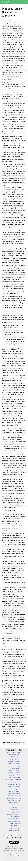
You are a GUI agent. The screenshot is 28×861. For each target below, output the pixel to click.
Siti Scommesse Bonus (14, 775)
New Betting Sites (14, 756)
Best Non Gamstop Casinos (14, 761)
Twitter (15, 848)
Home (7, 846)
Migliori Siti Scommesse (14, 816)
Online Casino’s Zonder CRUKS (14, 752)
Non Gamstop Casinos (14, 754)
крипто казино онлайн (14, 805)
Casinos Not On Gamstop (14, 763)
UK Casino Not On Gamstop (14, 784)
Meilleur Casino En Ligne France (14, 814)
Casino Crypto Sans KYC (14, 802)
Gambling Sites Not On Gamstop (14, 772)
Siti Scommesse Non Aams (14, 800)
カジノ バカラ (14, 807)
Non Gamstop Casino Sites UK (14, 777)
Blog (16, 846)
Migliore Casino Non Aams (14, 793)
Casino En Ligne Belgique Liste (14, 798)
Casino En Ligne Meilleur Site (14, 781)
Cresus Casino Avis (14, 812)
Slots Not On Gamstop (14, 768)
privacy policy (13, 344)
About (11, 846)
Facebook (21, 848)
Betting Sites (14, 788)
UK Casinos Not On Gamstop (14, 758)
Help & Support (8, 848)
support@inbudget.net (7, 89)
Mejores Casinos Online (14, 830)
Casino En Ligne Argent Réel (14, 828)
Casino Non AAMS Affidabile (14, 823)
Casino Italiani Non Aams (14, 791)
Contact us (6, 850)
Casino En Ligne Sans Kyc (14, 827)
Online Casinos (14, 782)
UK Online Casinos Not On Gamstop (14, 779)
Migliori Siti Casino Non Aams (14, 821)
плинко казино (14, 809)
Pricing (20, 846)
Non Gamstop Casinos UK (14, 766)
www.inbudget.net (20, 105)
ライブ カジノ (14, 804)
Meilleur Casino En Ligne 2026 (14, 811)
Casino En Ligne (14, 825)
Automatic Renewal (21, 396)
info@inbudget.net (21, 744)
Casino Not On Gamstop (14, 759)
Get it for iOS (14, 842)
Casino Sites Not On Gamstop (14, 795)
